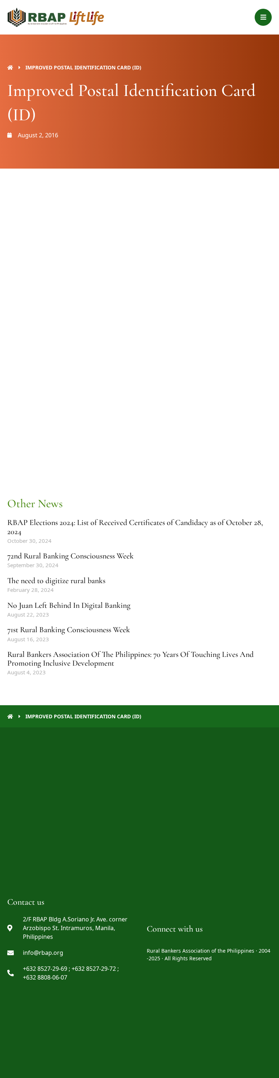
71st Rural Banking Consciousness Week (68, 629)
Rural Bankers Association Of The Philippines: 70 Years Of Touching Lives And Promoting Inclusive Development (130, 659)
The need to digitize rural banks (56, 580)
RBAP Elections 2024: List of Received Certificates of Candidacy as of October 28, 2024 (135, 527)
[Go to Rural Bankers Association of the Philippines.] (10, 67)
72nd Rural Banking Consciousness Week (70, 556)
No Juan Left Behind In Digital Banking (68, 605)
